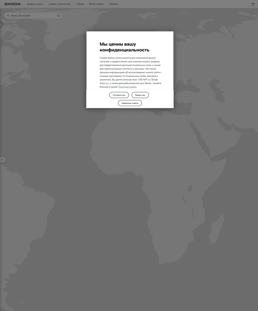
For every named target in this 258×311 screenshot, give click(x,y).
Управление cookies (129, 103)
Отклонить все (119, 95)
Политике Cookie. (127, 86)
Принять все (140, 95)
